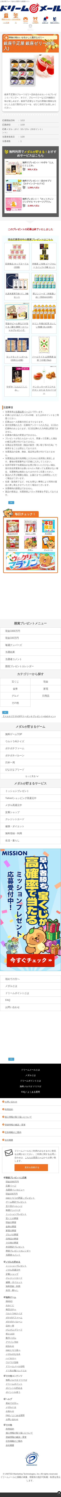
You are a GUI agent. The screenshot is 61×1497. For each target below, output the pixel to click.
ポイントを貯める (14, 1388)
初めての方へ (54, 22)
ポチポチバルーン (14, 755)
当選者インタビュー (15, 1190)
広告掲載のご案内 (13, 1132)
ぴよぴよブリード (14, 769)
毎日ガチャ (12, 550)
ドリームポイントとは (17, 993)
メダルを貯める (15, 20)
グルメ (15, 695)
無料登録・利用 (13, 833)
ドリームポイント (14, 1384)
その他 (15, 703)
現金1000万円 (12, 631)
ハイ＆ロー (11, 1358)
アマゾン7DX (12, 1342)
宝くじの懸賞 (12, 1218)
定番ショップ (12, 812)
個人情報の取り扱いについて (18, 1117)
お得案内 (35, 22)
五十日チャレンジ (14, 1206)
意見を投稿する (32, 1167)
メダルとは (11, 986)
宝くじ (15, 681)
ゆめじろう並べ (13, 1350)
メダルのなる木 (13, 1354)
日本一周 (10, 762)
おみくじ (10, 1305)
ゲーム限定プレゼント (16, 1202)
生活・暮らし (12, 840)
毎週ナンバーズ (13, 645)
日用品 (45, 695)
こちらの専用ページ (34, 1157)
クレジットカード (14, 819)
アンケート (48, 550)
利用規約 (9, 1109)
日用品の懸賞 (12, 1239)
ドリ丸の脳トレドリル (16, 1370)
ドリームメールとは (30, 1070)
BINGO (9, 1301)
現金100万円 (13, 534)
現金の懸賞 (11, 1222)
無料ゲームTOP (13, 734)
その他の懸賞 (12, 1243)
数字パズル (11, 1338)
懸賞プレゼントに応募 (6, 20)
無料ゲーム (11, 1297)
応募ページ (11, 1186)
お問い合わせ (12, 1007)
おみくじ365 (30, 534)
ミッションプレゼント (17, 791)
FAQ (7, 1000)
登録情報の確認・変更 (15, 1125)
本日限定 (48, 534)
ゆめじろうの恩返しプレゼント (20, 1198)
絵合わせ (10, 1346)
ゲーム (25, 22)
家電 (45, 688)
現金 (45, 681)
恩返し (30, 550)
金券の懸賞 (11, 1226)
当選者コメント (13, 659)
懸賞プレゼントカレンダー (19, 666)
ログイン (30, 29)
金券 (15, 688)
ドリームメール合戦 (15, 1366)
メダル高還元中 (13, 805)
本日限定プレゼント (15, 1247)
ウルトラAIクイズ (14, 741)
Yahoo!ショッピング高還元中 (20, 798)
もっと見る (30, 776)
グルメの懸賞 (12, 1234)
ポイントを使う (13, 1392)
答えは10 (10, 1334)
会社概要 (9, 1140)
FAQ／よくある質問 (30, 1092)
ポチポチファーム (14, 748)
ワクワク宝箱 (12, 1362)
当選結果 (10, 652)
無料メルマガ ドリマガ (30, 1086)
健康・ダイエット (14, 826)
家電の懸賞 (11, 1230)
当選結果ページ (23, 412)
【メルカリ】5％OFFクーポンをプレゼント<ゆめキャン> (29, 716)
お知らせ (45, 20)
